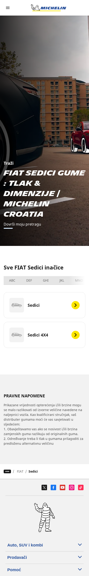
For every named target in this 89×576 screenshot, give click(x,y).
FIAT (20, 471)
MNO (79, 280)
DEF (29, 280)
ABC (12, 280)
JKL (62, 280)
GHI (46, 280)
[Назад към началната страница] (48, 8)
